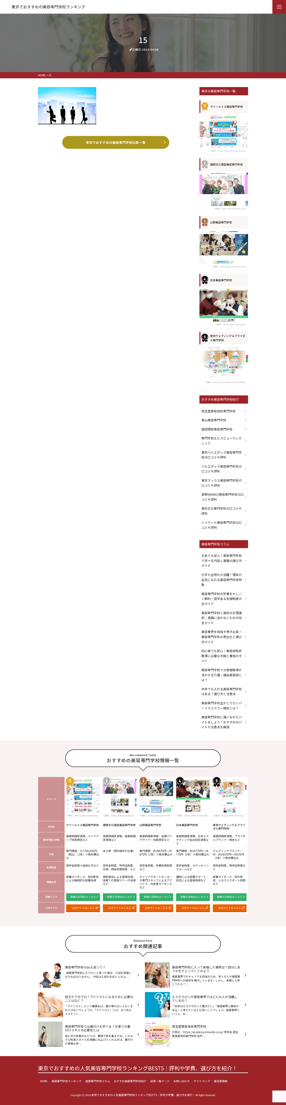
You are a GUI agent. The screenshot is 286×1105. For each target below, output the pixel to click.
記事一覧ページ (159, 1081)
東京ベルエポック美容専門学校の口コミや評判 (221, 455)
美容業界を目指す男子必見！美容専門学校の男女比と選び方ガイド (221, 636)
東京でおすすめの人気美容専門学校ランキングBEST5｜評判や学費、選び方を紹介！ (137, 1068)
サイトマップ (202, 1081)
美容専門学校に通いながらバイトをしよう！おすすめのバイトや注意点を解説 (221, 722)
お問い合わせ (181, 1081)
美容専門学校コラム (97, 1081)
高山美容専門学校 (213, 420)
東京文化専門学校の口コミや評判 (221, 511)
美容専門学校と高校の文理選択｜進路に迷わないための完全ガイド (221, 617)
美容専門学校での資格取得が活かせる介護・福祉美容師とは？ (221, 675)
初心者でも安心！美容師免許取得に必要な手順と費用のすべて (221, 655)
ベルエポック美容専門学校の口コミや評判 (221, 469)
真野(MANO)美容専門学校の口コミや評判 (222, 497)
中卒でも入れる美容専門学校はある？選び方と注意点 (221, 691)
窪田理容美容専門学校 (216, 429)
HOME (44, 1081)
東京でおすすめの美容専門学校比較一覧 (115, 142)
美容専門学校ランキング (67, 1081)
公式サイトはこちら (83, 908)
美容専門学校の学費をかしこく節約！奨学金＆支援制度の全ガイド (221, 598)
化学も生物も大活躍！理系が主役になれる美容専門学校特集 (221, 579)
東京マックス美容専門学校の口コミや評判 (221, 483)
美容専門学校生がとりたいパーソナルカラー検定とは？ (221, 705)
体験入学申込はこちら (83, 897)
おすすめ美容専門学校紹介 (130, 1081)
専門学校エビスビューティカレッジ (221, 440)
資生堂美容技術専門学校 (218, 411)
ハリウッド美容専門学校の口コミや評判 (221, 525)
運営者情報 (220, 1081)
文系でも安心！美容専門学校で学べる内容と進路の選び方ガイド (221, 560)
